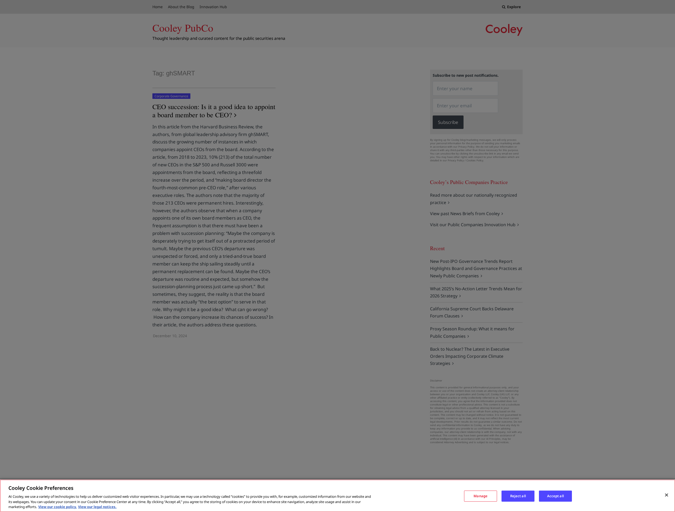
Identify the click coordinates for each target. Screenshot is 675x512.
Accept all (555, 496)
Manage (481, 496)
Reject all (518, 496)
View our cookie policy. (57, 506)
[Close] (666, 495)
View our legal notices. (97, 506)
